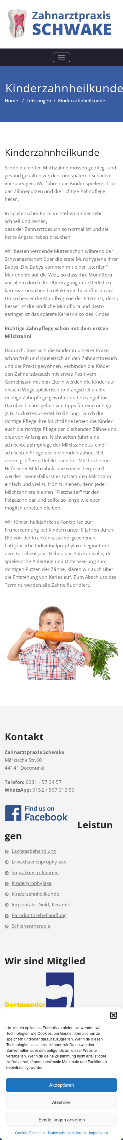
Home (11, 100)
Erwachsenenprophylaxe (39, 861)
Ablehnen (61, 1102)
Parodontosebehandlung (39, 915)
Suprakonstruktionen (35, 872)
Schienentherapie (31, 926)
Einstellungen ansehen (61, 1119)
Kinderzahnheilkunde (35, 894)
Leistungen (38, 100)
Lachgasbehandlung (34, 851)
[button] (113, 1015)
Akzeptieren (61, 1084)
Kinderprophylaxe (31, 883)
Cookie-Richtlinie (30, 1132)
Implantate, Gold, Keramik (41, 904)
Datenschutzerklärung (67, 1132)
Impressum (98, 1132)
